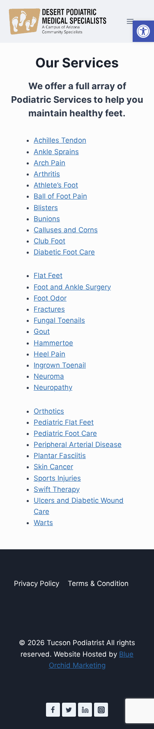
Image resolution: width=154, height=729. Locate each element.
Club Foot (49, 241)
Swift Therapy (57, 489)
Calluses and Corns (66, 230)
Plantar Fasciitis (60, 455)
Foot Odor (50, 298)
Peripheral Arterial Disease (78, 444)
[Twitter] (69, 710)
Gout (42, 331)
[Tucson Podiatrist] (57, 21)
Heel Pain (49, 354)
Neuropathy (53, 387)
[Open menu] (130, 21)
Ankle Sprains (56, 152)
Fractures (49, 309)
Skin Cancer (53, 467)
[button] (143, 31)
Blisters (46, 208)
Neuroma (49, 376)
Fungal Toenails (59, 320)
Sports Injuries (57, 478)
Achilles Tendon (60, 140)
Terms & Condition (98, 583)
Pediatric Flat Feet (64, 422)
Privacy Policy (36, 583)
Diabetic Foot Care (64, 252)
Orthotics (49, 411)
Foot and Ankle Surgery (72, 287)
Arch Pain (49, 163)
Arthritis (47, 174)
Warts (43, 522)
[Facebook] (53, 710)
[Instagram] (101, 710)
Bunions (47, 219)
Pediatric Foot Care (65, 433)
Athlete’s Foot (56, 185)
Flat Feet (48, 275)
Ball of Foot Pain (60, 196)
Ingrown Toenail (60, 365)
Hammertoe (53, 343)
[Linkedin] (85, 710)
